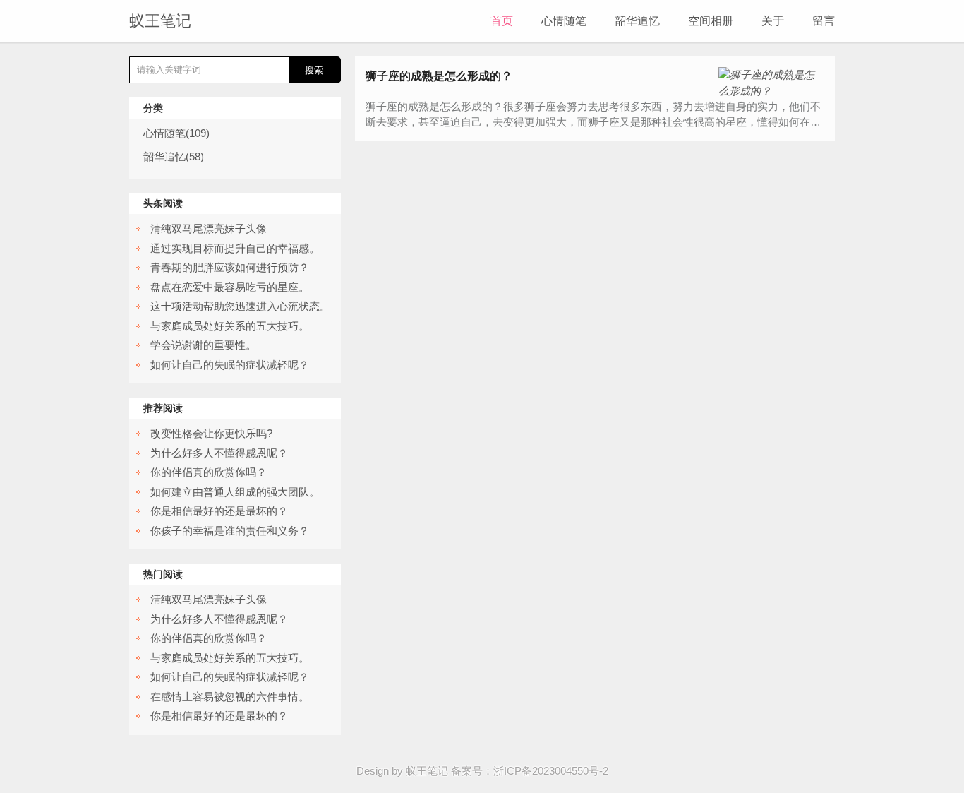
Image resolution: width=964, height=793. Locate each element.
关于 (772, 21)
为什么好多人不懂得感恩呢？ (219, 453)
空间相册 (710, 21)
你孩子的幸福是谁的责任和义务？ (229, 531)
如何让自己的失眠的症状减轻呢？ (229, 365)
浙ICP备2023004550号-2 (550, 771)
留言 (823, 21)
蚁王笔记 (160, 21)
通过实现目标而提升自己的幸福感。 (235, 248)
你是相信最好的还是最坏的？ (219, 511)
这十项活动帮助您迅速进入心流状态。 (240, 306)
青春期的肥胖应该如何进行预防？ (229, 267)
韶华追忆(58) (173, 156)
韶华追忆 (637, 21)
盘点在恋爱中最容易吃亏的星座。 (229, 287)
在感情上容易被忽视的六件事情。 (229, 697)
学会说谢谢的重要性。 (203, 345)
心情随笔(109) (176, 133)
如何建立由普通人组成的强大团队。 (235, 492)
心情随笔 (563, 21)
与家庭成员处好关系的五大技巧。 (229, 326)
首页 (501, 21)
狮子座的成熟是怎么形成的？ (439, 76)
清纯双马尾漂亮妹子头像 (208, 228)
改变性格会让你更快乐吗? (211, 433)
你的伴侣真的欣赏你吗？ (208, 472)
